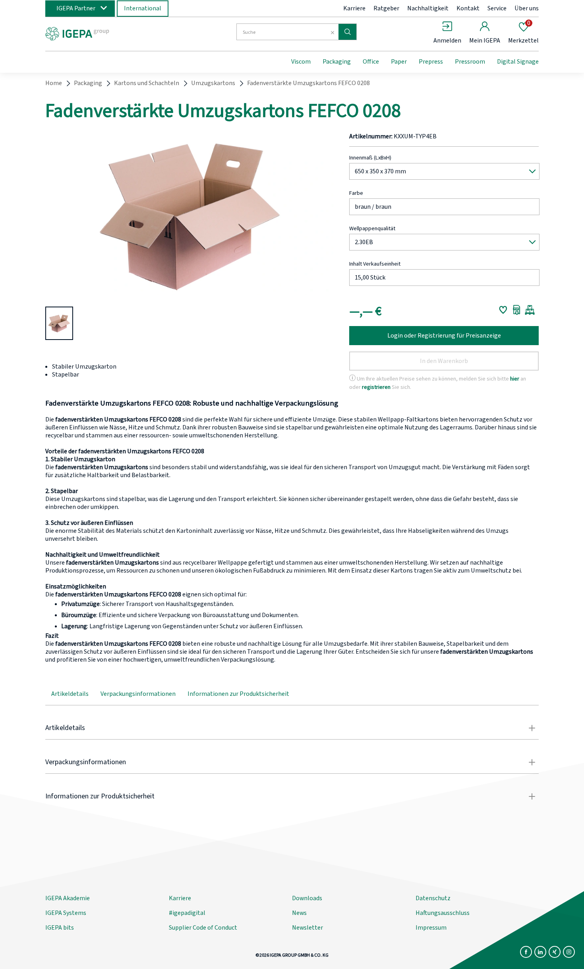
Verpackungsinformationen (138, 693)
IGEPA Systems (65, 913)
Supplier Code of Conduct (203, 927)
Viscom (301, 61)
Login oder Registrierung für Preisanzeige (444, 335)
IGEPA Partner (75, 8)
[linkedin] (540, 952)
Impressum (431, 927)
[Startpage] (110, 33)
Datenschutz (433, 898)
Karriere (354, 8)
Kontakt (468, 8)
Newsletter (307, 927)
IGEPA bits (59, 927)
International (142, 8)
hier (514, 379)
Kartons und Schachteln (146, 83)
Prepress (431, 61)
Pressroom (470, 61)
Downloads (307, 898)
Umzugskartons (213, 83)
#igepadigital (187, 913)
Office (371, 61)
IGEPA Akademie (67, 898)
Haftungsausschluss (443, 913)
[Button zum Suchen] (347, 32)
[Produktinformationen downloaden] (517, 309)
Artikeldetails (70, 693)
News (299, 913)
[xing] (555, 952)
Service (497, 8)
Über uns (526, 8)
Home (53, 83)
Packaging (337, 61)
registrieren (376, 387)
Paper (399, 61)
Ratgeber (386, 8)
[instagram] (569, 952)
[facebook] (526, 952)
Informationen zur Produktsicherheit (238, 693)
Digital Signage (518, 61)
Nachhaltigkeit (428, 8)
